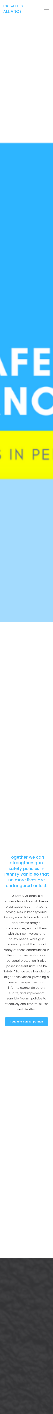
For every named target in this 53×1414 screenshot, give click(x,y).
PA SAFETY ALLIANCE (13, 8)
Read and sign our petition (26, 1021)
